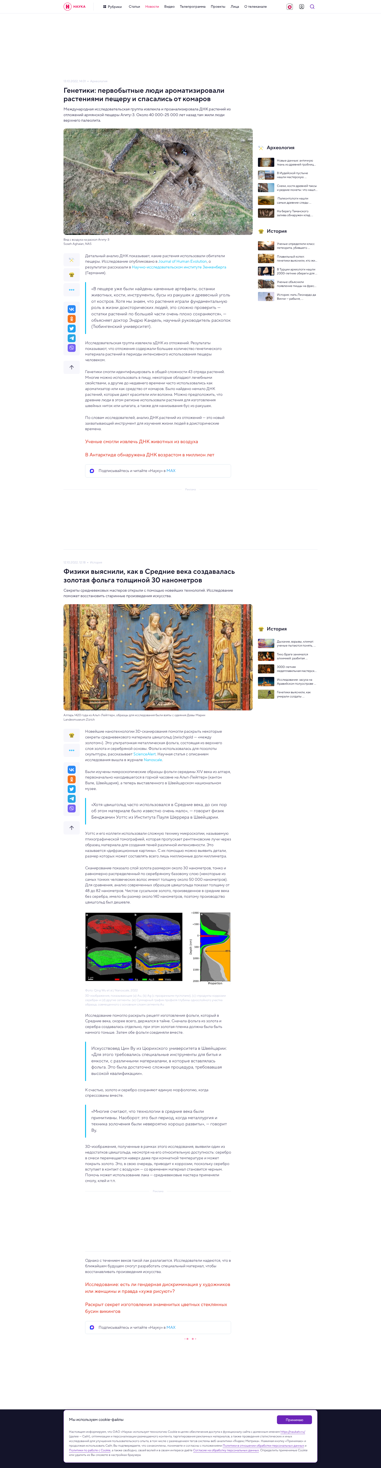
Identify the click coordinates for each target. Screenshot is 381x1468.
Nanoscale (152, 760)
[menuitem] (134, 7)
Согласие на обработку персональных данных (226, 1450)
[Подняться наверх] (72, 367)
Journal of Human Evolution (182, 261)
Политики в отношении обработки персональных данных (263, 1445)
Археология (98, 81)
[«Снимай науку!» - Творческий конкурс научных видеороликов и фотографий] (289, 6)
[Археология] (72, 259)
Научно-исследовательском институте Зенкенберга (179, 267)
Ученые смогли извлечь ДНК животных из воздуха (141, 441)
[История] (72, 274)
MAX (171, 471)
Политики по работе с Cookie (89, 1450)
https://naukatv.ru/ (292, 1431)
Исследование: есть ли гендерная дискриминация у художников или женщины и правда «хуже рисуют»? (157, 1288)
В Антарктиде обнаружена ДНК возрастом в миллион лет (149, 454)
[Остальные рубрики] (72, 289)
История (96, 562)
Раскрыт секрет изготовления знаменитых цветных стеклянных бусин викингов (156, 1308)
